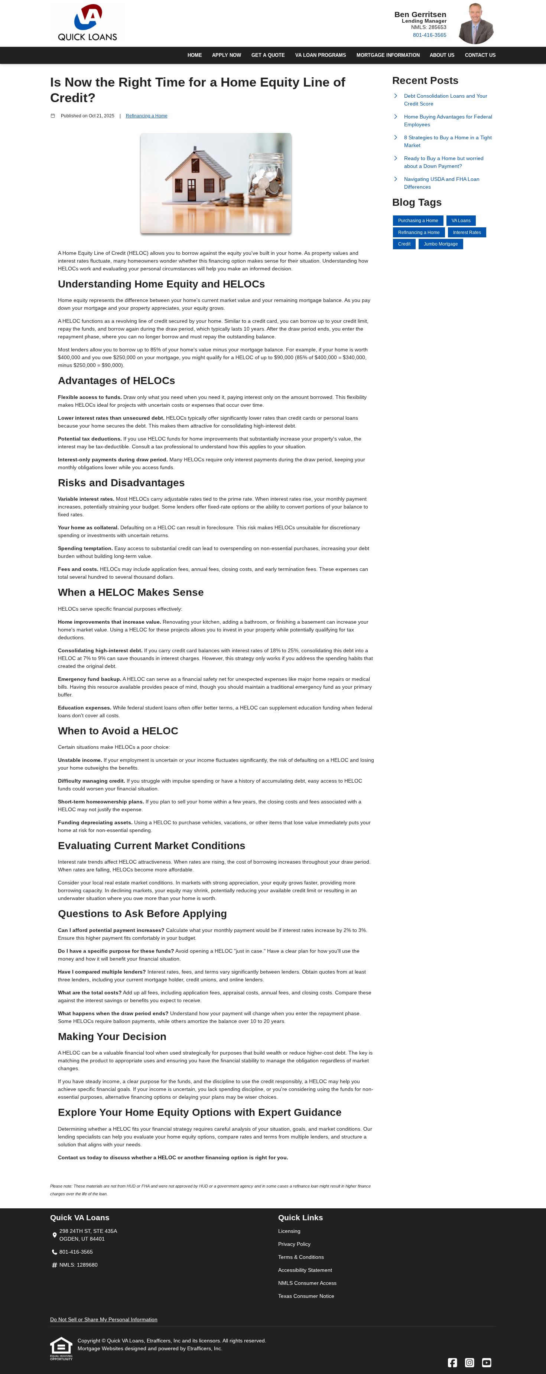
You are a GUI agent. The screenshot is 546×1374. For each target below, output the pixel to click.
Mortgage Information (388, 55)
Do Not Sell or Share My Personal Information (103, 1319)
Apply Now (226, 55)
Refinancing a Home (147, 115)
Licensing (289, 1231)
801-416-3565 (429, 35)
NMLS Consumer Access (307, 1283)
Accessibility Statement (305, 1270)
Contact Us (480, 55)
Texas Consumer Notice (306, 1296)
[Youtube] (486, 1363)
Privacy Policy (294, 1244)
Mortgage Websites (101, 1348)
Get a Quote (268, 55)
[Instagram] (469, 1363)
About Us (442, 55)
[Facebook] (452, 1363)
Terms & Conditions (301, 1257)
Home (195, 55)
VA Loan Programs (320, 55)
